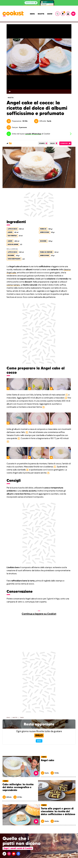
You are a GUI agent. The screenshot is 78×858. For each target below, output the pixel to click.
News (32, 14)
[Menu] (73, 14)
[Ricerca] (57, 14)
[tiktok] (4, 854)
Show (49, 14)
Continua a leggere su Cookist (39, 613)
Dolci (8, 717)
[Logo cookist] (13, 14)
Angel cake (47, 760)
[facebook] (18, 854)
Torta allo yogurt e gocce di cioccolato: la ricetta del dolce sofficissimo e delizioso (58, 811)
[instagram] (9, 854)
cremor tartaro (13, 284)
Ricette (41, 14)
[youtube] (14, 854)
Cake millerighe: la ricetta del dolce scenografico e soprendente (18, 787)
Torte (22, 717)
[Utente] (68, 14)
